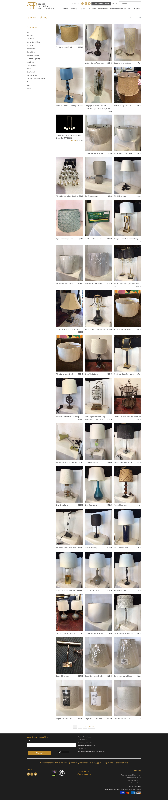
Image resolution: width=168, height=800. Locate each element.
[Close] (112, 368)
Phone (58, 403)
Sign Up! (84, 425)
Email (58, 381)
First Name (59, 392)
